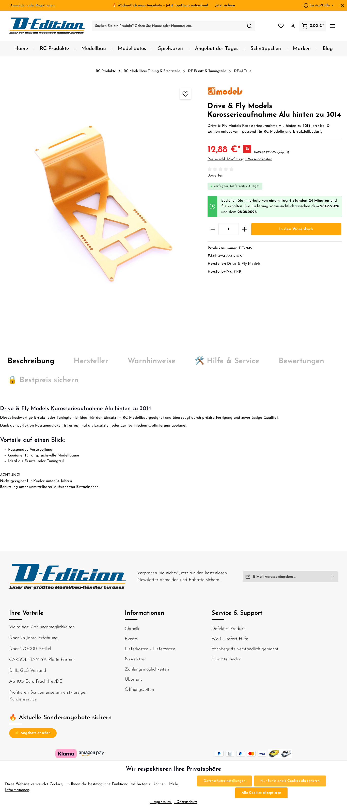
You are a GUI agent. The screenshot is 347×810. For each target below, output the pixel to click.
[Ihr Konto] (292, 26)
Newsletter (135, 659)
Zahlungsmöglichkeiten (147, 669)
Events (131, 639)
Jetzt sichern (225, 5)
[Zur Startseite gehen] (47, 26)
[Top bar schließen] (342, 5)
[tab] (31, 361)
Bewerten (215, 176)
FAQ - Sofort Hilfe (230, 639)
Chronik (132, 629)
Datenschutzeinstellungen (224, 781)
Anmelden (18, 5)
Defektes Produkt (228, 629)
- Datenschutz (185, 802)
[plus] (244, 229)
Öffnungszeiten (139, 690)
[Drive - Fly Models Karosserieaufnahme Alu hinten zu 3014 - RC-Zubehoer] (101, 210)
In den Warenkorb (296, 229)
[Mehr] (332, 26)
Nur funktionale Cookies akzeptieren (290, 781)
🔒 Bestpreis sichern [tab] (43, 380)
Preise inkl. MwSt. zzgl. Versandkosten (240, 159)
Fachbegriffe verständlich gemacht (245, 649)
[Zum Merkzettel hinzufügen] (185, 93)
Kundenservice (23, 699)
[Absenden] (333, 576)
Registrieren (45, 5)
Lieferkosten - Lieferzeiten (150, 649)
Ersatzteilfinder (226, 659)
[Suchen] (250, 25)
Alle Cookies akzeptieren (261, 793)
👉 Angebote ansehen (33, 733)
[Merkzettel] (280, 26)
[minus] (213, 229)
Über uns (133, 679)
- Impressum (161, 802)
